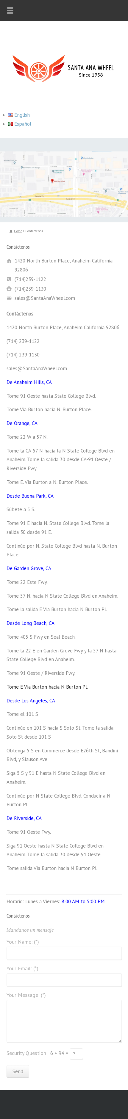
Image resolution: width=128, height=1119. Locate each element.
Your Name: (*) (23, 942)
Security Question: (27, 1053)
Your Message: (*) (26, 995)
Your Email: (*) (22, 969)
